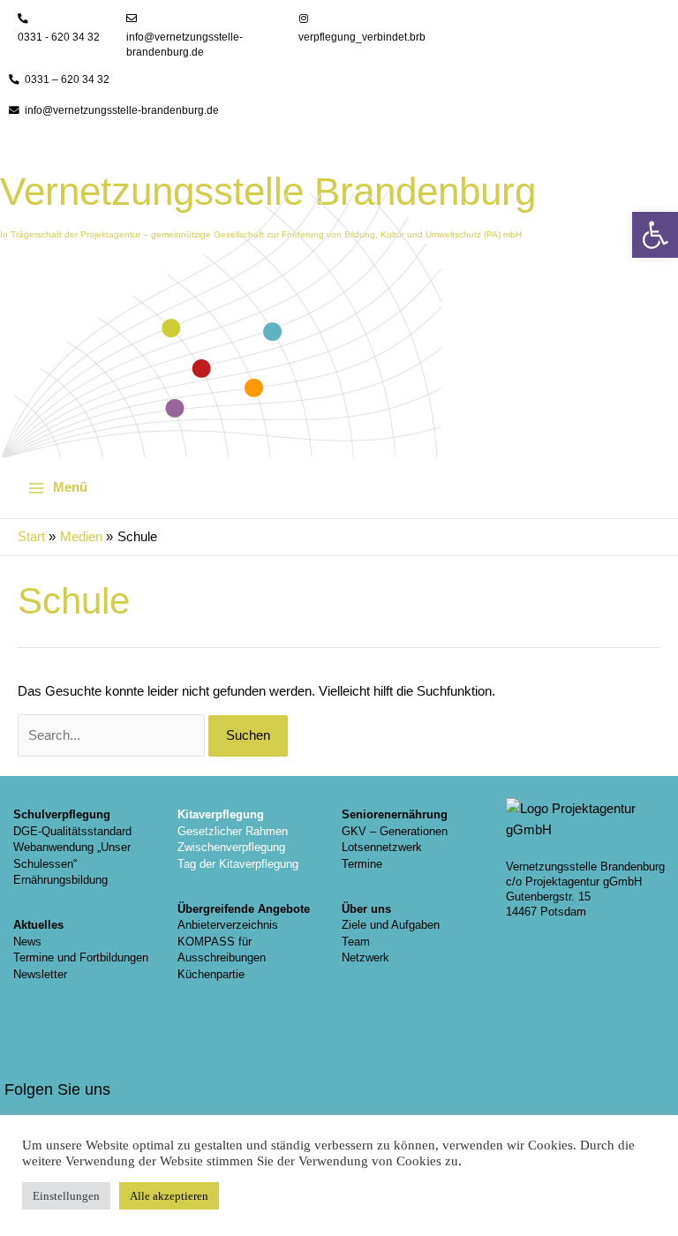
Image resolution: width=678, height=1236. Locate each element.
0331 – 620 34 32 (67, 79)
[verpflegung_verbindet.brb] (303, 18)
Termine (362, 863)
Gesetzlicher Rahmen (232, 831)
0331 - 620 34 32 (59, 37)
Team (356, 941)
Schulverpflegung (61, 814)
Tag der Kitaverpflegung (237, 863)
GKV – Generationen (395, 831)
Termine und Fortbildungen (80, 957)
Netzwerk (365, 957)
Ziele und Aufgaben (391, 924)
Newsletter (40, 974)
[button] (655, 235)
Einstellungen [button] (66, 1195)
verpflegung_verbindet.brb (362, 37)
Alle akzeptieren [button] (169, 1195)
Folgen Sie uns (57, 1089)
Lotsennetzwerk (382, 847)
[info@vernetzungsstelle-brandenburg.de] (131, 18)
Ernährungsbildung (60, 879)
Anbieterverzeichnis (227, 924)
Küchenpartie (211, 974)
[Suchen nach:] (113, 735)
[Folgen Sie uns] (26, 1051)
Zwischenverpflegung (231, 847)
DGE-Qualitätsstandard (72, 831)
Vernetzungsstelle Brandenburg (268, 191)
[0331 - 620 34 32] (23, 18)
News (27, 941)
